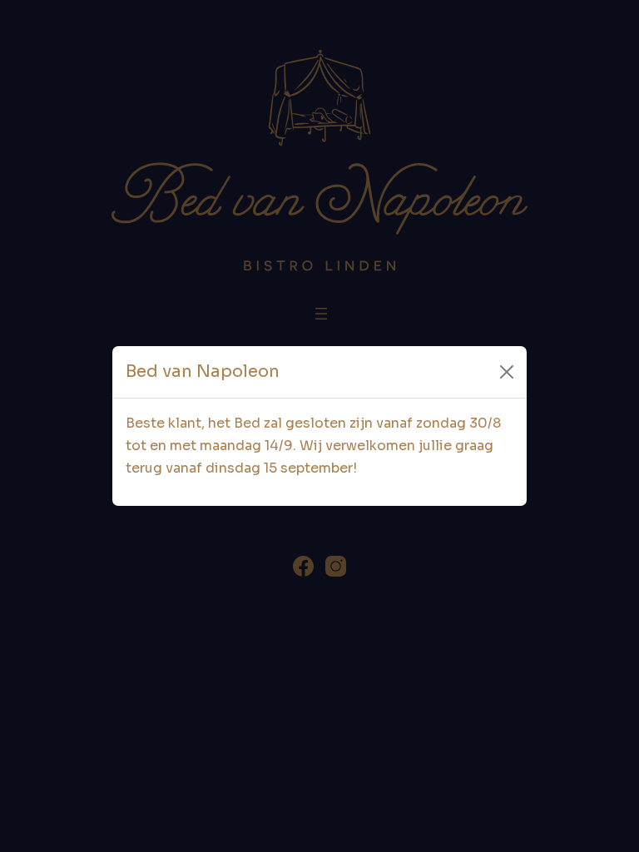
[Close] (506, 372)
